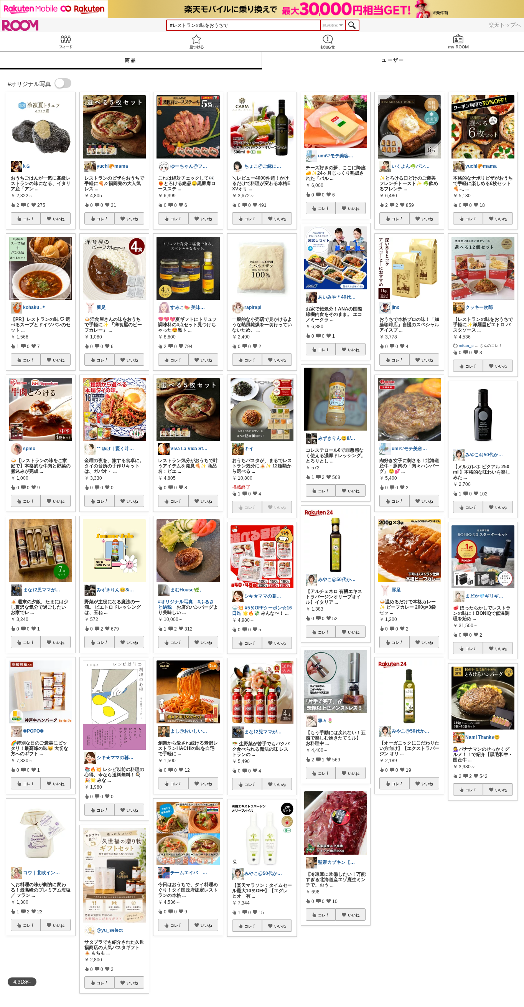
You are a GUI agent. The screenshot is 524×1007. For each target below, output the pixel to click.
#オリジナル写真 (175, 601)
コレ (27, 219)
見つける (196, 41)
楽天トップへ (505, 25)
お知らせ (327, 41)
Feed (65, 41)
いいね (58, 219)
